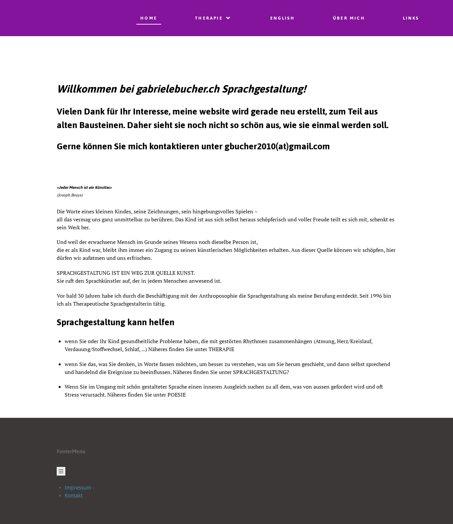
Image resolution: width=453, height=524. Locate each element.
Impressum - (79, 487)
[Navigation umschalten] (61, 471)
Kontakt (74, 495)
